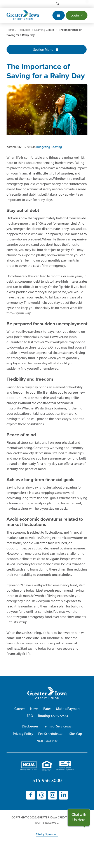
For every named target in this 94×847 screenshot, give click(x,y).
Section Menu (44, 49)
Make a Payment (68, 708)
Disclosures (30, 726)
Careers (19, 708)
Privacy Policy (23, 733)
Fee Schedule (48, 733)
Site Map (75, 733)
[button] (79, 817)
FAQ (30, 715)
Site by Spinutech (47, 834)
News (34, 708)
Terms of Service (55, 726)
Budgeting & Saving (49, 147)
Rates (47, 708)
